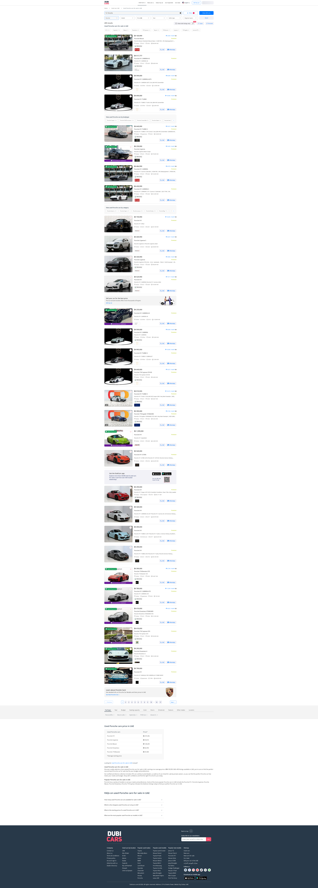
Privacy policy (111, 858)
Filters (191, 13)
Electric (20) (121, 715)
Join (208, 839)
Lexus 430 (156, 878)
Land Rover (141, 866)
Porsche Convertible (141, 120)
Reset (206, 18)
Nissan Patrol (157, 853)
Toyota (140, 851)
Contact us (110, 851)
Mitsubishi (141, 873)
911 (106, 30)
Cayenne (115, 30)
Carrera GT (195, 30)
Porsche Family (149, 211)
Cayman (176, 30)
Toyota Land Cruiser (159, 851)
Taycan (155, 30)
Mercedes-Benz (142, 853)
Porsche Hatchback (168, 120)
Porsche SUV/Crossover (125, 120)
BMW (139, 861)
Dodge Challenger (173, 868)
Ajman (124, 858)
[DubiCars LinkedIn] (185, 870)
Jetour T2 (171, 851)
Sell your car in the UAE (191, 861)
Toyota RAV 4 (157, 863)
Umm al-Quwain (127, 871)
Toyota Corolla (157, 868)
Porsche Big (162, 211)
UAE (123, 851)
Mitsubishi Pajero (158, 875)
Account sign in (111, 861)
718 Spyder (185, 30)
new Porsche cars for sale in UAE (122, 763)
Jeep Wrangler (157, 873)
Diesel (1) (153, 715)
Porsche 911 (172, 856)
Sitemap (186, 848)
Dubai (124, 861)
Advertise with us (112, 863)
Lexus (139, 858)
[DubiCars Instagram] (193, 870)
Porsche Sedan (155, 120)
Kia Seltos (171, 866)
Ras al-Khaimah (127, 866)
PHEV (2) (143, 715)
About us (109, 853)
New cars (186, 853)
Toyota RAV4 (172, 873)
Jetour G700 (172, 861)
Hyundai (140, 868)
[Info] (176, 23)
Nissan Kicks (172, 858)
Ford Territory (172, 878)
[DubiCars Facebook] (189, 870)
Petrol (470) (109, 715)
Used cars (187, 851)
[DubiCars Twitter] (205, 870)
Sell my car (196, 2)
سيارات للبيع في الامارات (190, 863)
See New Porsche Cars (112, 694)
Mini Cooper (172, 875)
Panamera (134, 30)
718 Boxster (165, 30)
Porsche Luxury (136, 211)
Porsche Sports (110, 211)
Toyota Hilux (157, 871)
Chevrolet (141, 871)
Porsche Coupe (110, 120)
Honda (140, 875)
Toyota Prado (157, 856)
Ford (139, 863)
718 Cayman (145, 30)
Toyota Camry (157, 858)
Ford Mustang (157, 866)
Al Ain (124, 856)
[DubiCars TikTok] (201, 870)
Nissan (140, 856)
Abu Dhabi (125, 853)
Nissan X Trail (172, 871)
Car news (186, 858)
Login (207, 2)
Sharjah (124, 868)
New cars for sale (189, 856)
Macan (125, 30)
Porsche (140, 878)
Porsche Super (123, 211)
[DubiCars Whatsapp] (209, 870)
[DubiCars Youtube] (197, 870)
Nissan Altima (157, 861)
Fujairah (124, 863)
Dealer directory (112, 866)
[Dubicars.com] (114, 836)
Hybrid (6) (132, 715)
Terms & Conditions (113, 856)
